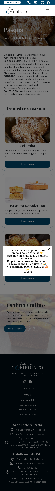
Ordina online (12, 2)
